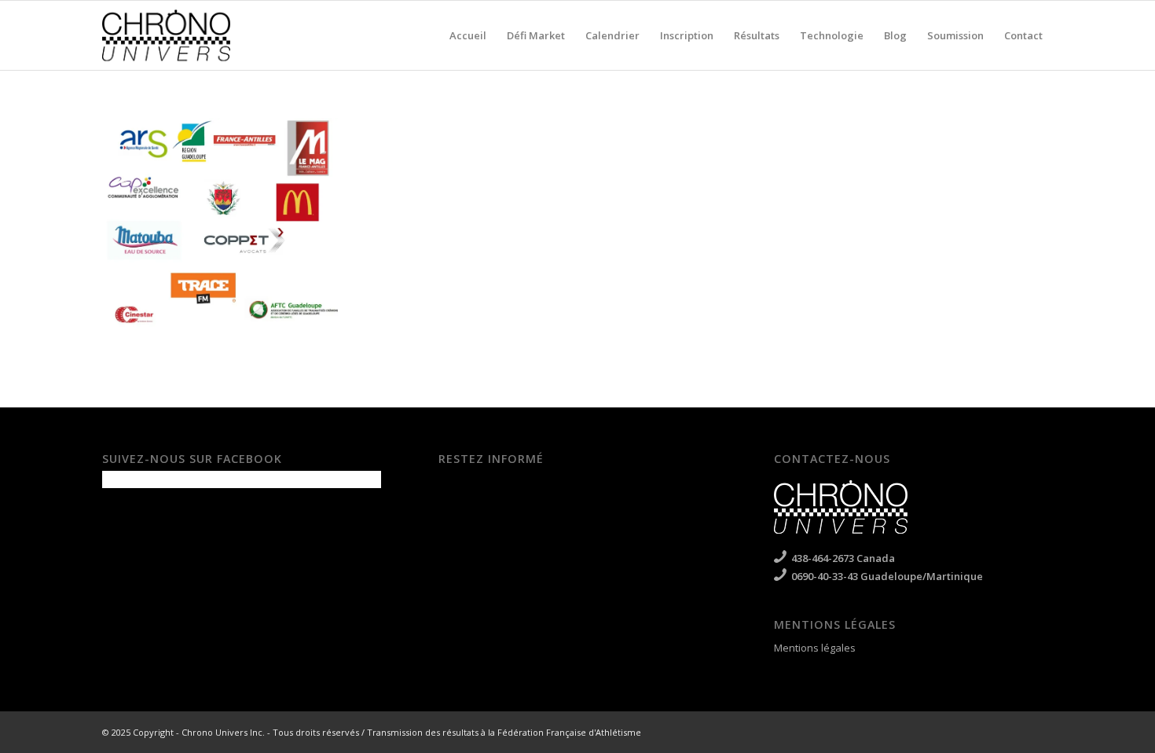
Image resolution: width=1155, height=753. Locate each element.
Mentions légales (815, 648)
